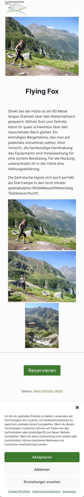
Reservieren (42, 370)
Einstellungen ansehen (42, 482)
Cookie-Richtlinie (19, 491)
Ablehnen (42, 469)
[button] (77, 407)
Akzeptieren (42, 457)
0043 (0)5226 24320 (48, 391)
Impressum (69, 491)
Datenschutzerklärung (46, 491)
